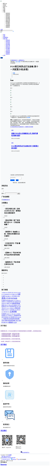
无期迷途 (12, 308)
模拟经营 (8, 21)
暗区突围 (7, 309)
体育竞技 (8, 16)
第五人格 (14, 313)
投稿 (2, 57)
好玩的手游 (11, 301)
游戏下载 (5, 38)
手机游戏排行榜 (13, 306)
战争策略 (8, 18)
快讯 (5, 6)
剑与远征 (16, 296)
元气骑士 (14, 294)
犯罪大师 (7, 311)
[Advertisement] (25, 164)
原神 (6, 298)
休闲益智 (8, 14)
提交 (17, 180)
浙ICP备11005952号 (6, 456)
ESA (19, 459)
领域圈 (28, 117)
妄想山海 (18, 301)
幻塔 (6, 305)
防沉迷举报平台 (25, 452)
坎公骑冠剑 (18, 300)
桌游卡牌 (8, 20)
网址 (4, 7)
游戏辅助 (8, 25)
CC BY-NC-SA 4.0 (6, 459)
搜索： (3, 193)
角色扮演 (8, 13)
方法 (8, 308)
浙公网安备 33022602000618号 (8, 457)
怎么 (11, 305)
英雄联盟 (11, 315)
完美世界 (4, 303)
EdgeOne (14, 459)
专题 (4, 9)
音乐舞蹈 (8, 22)
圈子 (5, 3)
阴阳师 (13, 322)
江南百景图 (13, 309)
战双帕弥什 (16, 305)
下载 (4, 11)
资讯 (4, 4)
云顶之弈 (11, 292)
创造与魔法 (9, 296)
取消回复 (12, 180)
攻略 (4, 10)
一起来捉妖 (4, 292)
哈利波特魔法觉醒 (10, 300)
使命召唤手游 (7, 294)
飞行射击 (8, 24)
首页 (16, 61)
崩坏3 (9, 303)
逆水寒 (14, 317)
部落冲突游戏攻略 (11, 320)
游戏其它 (8, 27)
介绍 (16, 292)
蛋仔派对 (7, 317)
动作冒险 (8, 17)
